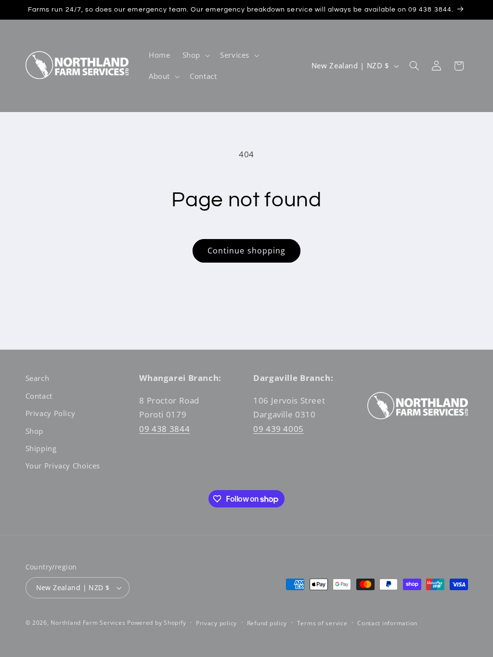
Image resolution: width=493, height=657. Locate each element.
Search (38, 378)
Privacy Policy (51, 413)
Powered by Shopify (156, 622)
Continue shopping (246, 250)
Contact (39, 396)
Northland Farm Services (88, 622)
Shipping (41, 448)
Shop (35, 431)
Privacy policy (216, 623)
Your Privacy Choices (63, 465)
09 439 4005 (278, 428)
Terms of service (322, 623)
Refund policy (267, 623)
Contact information (387, 623)
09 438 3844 (164, 428)
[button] (195, 55)
